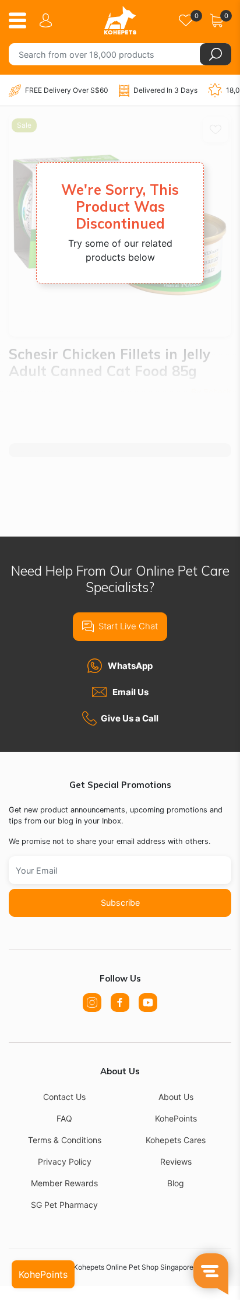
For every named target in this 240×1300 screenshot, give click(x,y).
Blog (175, 1183)
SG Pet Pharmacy (64, 1205)
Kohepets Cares (176, 1140)
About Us (175, 1097)
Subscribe (120, 902)
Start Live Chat (128, 626)
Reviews (176, 1161)
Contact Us (64, 1097)
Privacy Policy (64, 1161)
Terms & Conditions (64, 1140)
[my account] (48, 20)
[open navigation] (22, 20)
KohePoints (176, 1118)
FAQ (64, 1118)
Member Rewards (64, 1183)
